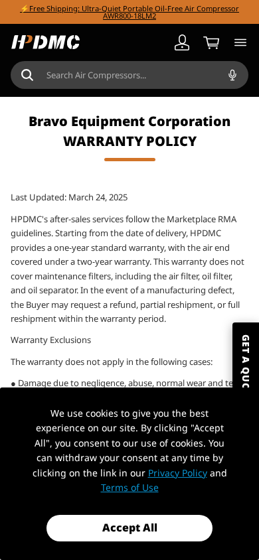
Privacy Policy (177, 472)
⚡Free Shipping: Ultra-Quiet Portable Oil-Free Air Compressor (129, 8)
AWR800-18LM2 (129, 16)
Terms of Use (130, 487)
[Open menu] (240, 42)
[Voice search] (232, 75)
